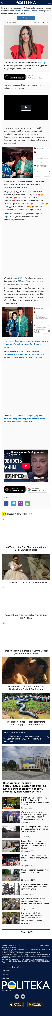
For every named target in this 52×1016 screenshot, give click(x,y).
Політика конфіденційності (12, 967)
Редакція (5, 971)
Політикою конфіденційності (26, 11)
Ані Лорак (42, 63)
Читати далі (26, 932)
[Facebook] (6, 503)
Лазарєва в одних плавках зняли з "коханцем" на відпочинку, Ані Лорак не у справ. (26, 344)
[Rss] (17, 996)
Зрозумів (26, 18)
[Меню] (49, 2)
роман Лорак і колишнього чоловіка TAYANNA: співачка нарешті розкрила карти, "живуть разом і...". (25, 354)
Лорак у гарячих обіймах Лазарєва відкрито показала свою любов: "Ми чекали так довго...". (24, 419)
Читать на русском (41, 22)
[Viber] (20, 503)
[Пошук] (2, 2)
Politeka (25, 85)
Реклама (5, 975)
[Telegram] (13, 503)
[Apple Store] (16, 1004)
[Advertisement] (26, 248)
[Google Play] (35, 1004)
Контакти (5, 978)
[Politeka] (26, 3)
